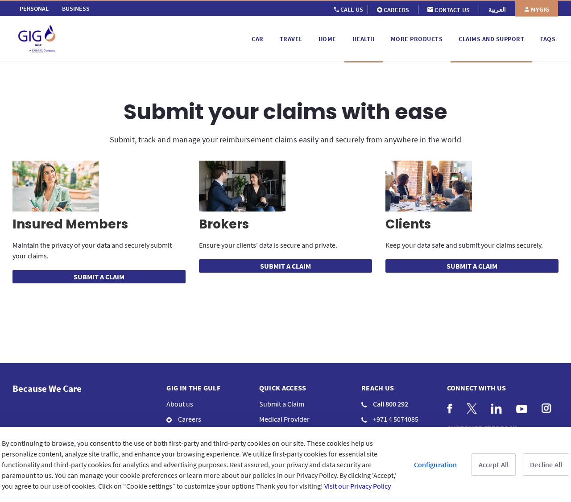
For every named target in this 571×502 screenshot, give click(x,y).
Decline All (546, 464)
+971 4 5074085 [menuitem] (395, 419)
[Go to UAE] (131, 39)
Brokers (224, 224)
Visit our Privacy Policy (357, 485)
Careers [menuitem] (189, 419)
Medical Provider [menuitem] (284, 419)
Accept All (494, 464)
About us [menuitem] (179, 403)
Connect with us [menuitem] (476, 387)
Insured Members (70, 224)
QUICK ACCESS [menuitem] (282, 387)
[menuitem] (34, 8)
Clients (408, 224)
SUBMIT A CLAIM (99, 276)
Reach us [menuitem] (377, 387)
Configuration (435, 464)
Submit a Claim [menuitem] (281, 403)
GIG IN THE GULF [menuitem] (193, 387)
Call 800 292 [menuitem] (390, 403)
